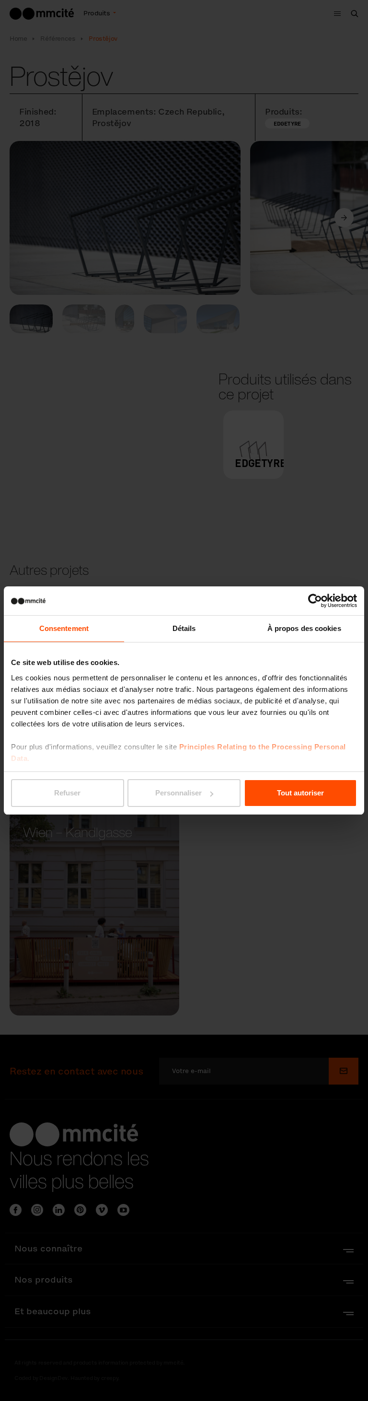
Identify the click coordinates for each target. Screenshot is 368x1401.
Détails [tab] (184, 628)
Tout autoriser (300, 793)
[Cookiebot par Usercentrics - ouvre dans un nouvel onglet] (315, 601)
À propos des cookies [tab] (304, 628)
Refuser (67, 793)
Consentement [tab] (64, 628)
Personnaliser (178, 793)
